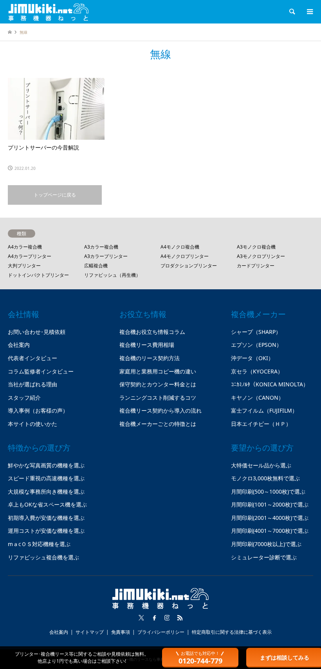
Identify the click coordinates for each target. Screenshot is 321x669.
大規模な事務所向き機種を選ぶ (46, 491)
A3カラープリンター (106, 256)
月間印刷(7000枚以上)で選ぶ (266, 544)
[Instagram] (167, 617)
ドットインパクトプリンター (38, 275)
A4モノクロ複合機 (179, 246)
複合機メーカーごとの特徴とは (157, 423)
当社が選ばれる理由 (32, 384)
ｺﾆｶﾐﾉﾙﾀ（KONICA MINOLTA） (269, 384)
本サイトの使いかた (32, 423)
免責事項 (120, 632)
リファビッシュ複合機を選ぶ (43, 557)
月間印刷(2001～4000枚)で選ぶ (269, 517)
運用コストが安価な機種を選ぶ (46, 530)
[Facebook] (154, 617)
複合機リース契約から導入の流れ (160, 410)
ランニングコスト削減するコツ (157, 397)
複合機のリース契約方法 (149, 358)
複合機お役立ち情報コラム (152, 331)
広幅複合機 (96, 265)
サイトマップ (90, 632)
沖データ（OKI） (252, 358)
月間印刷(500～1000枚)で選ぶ (268, 491)
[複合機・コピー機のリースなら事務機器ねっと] (48, 11)
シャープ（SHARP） (256, 331)
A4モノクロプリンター (184, 256)
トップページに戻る (55, 194)
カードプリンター (255, 265)
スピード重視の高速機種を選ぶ (46, 478)
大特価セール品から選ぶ (261, 465)
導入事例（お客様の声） (38, 410)
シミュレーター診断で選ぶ (264, 557)
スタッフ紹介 (24, 397)
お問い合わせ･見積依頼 (36, 331)
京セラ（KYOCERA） (257, 371)
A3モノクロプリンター (261, 256)
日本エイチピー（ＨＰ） (261, 423)
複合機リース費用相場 (146, 344)
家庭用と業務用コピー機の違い (157, 371)
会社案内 (19, 344)
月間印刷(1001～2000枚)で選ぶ (269, 504)
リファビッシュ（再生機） (112, 275)
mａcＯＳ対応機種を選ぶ (39, 544)
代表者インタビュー (32, 358)
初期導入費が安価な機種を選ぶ (46, 517)
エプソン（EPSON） (256, 344)
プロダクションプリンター (188, 265)
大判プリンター (24, 265)
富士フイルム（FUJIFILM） (264, 410)
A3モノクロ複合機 (256, 246)
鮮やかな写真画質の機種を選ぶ (46, 465)
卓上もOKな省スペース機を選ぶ (47, 504)
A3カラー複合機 (101, 246)
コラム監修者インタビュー (41, 371)
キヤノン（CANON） (257, 397)
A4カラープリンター (29, 256)
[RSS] (180, 617)
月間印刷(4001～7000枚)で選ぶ (269, 530)
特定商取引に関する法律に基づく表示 (232, 632)
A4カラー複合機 (25, 246)
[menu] (309, 11)
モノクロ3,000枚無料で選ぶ (265, 478)
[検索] (291, 11)
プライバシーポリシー (160, 632)
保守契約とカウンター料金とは (157, 384)
